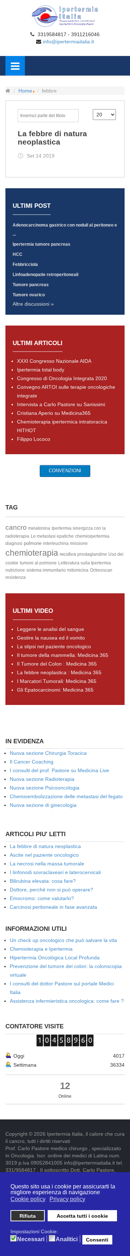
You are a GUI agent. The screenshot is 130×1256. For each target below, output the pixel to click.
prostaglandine (92, 554)
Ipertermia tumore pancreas (41, 244)
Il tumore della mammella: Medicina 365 (62, 655)
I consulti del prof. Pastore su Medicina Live (59, 770)
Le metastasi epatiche (52, 536)
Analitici (67, 1239)
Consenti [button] (97, 1240)
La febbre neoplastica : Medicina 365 (59, 672)
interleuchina (56, 543)
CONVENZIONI (65, 470)
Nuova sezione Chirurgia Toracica (48, 753)
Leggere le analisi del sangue (50, 629)
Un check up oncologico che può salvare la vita (63, 940)
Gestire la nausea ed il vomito (51, 638)
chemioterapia (31, 553)
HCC (17, 254)
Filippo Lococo (33, 439)
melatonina (39, 528)
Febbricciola (25, 264)
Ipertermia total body (40, 370)
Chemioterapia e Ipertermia (41, 949)
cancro (16, 527)
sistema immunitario (46, 570)
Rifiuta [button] (28, 1216)
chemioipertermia (92, 536)
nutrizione (15, 570)
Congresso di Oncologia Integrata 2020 (62, 378)
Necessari (30, 1239)
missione (79, 543)
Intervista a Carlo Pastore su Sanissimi (61, 404)
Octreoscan (101, 570)
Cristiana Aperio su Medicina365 (54, 413)
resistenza (15, 577)
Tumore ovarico (29, 294)
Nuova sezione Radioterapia (42, 779)
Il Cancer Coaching (31, 762)
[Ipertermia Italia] (65, 16)
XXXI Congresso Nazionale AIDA (54, 361)
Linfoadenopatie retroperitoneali (45, 274)
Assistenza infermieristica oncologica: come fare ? (67, 1001)
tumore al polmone (38, 562)
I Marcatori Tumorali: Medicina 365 (56, 681)
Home (25, 91)
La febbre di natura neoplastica (52, 137)
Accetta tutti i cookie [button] (82, 1216)
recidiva (68, 554)
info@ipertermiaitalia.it (68, 41)
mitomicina (77, 570)
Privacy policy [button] (67, 1199)
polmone (33, 543)
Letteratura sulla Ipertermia (84, 562)
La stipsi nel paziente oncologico (54, 646)
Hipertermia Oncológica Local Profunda (55, 957)
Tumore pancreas (31, 284)
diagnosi (13, 543)
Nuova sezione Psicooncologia (44, 788)
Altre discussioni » (33, 304)
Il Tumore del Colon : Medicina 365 (57, 664)
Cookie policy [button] (28, 1199)
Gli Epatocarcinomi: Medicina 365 (55, 690)
